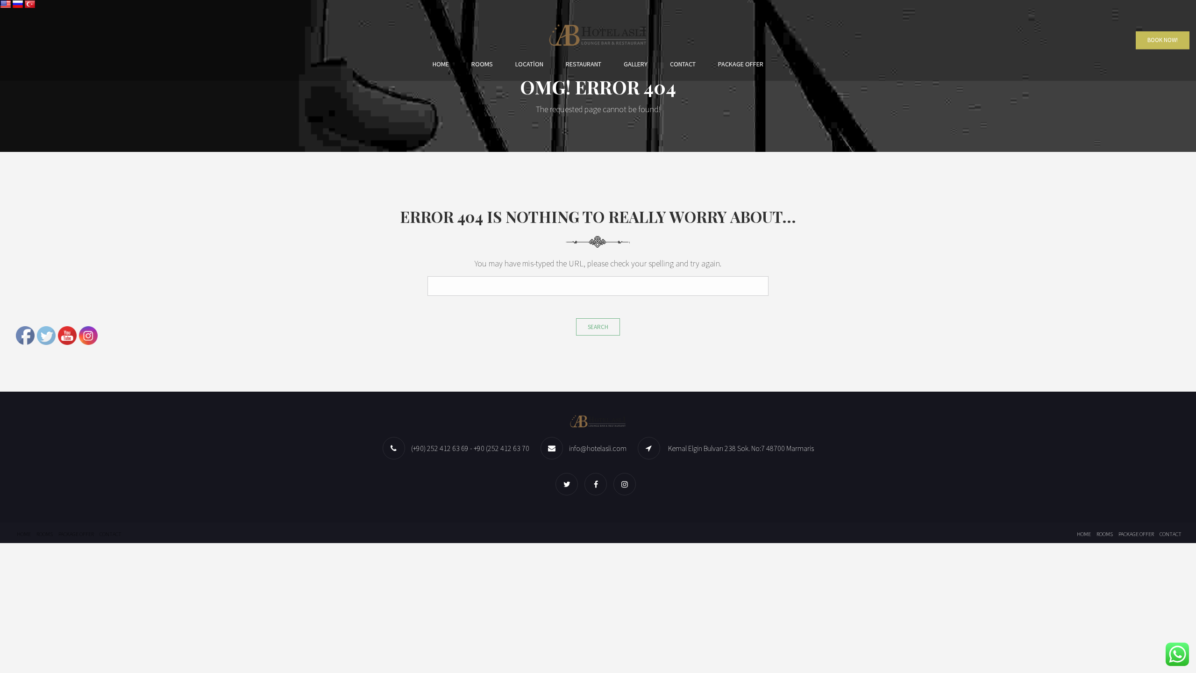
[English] (5, 4)
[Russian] (17, 4)
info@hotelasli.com (597, 448)
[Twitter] (569, 484)
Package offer (740, 64)
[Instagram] (627, 484)
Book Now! (1162, 40)
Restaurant (583, 64)
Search (598, 327)
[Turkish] (30, 4)
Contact (683, 64)
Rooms (482, 64)
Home (441, 64)
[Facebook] (598, 484)
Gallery (636, 64)
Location (529, 64)
